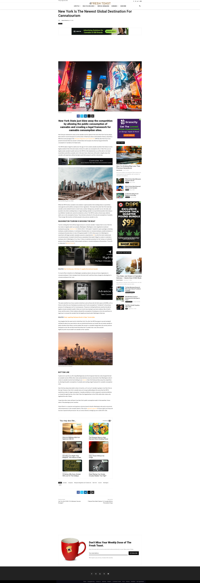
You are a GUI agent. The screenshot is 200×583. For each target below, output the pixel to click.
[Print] (92, 116)
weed (60, 484)
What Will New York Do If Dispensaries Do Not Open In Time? (132, 298)
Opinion (60, 23)
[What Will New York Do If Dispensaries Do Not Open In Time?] (120, 298)
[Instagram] (95, 573)
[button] (140, 6)
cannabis (65, 482)
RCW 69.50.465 (70, 243)
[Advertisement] (100, 49)
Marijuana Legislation (130, 292)
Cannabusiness (129, 301)
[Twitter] (81, 116)
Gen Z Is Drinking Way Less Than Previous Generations (128, 167)
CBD (126, 308)
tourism (100, 482)
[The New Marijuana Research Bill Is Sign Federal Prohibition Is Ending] (120, 289)
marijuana (70, 482)
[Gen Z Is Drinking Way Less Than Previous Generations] (129, 155)
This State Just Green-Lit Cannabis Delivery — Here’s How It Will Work (129, 277)
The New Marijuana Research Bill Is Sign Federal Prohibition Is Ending (133, 289)
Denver (84, 380)
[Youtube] (108, 573)
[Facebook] (78, 116)
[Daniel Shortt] (59, 20)
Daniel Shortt (65, 20)
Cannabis (119, 163)
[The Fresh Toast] (100, 3)
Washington (105, 482)
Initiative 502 (72, 229)
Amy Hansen (119, 170)
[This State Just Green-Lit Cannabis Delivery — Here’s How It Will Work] (129, 265)
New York (95, 482)
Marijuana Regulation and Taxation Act (85, 138)
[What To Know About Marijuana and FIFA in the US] (120, 181)
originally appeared (92, 408)
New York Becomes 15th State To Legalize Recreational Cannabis (81, 269)
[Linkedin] (85, 116)
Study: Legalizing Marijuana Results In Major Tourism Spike (79, 317)
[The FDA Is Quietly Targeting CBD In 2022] (120, 307)
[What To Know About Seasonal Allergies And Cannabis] (120, 188)
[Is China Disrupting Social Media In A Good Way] (120, 195)
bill (94, 235)
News (118, 273)
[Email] (89, 116)
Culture (127, 182)
